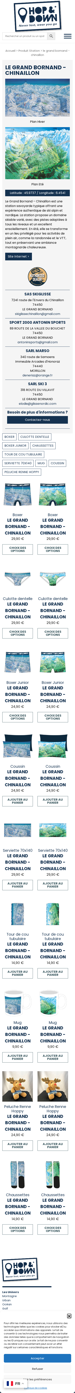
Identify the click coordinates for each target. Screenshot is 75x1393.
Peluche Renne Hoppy (21, 472)
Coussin (57, 463)
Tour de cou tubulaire (23, 454)
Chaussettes (42, 445)
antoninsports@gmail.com (38, 342)
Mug (41, 463)
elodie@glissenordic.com (37, 403)
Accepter (37, 1358)
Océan (7, 1304)
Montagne (9, 1296)
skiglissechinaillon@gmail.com (37, 314)
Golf (5, 1308)
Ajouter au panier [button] (18, 801)
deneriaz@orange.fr (37, 375)
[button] (69, 1316)
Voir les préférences (37, 1379)
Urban (6, 1300)
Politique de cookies (35, 1388)
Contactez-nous (37, 420)
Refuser (37, 1369)
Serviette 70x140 (18, 463)
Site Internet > (18, 256)
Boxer (9, 437)
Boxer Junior (15, 445)
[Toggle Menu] (68, 36)
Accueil (10, 51)
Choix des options (17, 549)
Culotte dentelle (34, 437)
